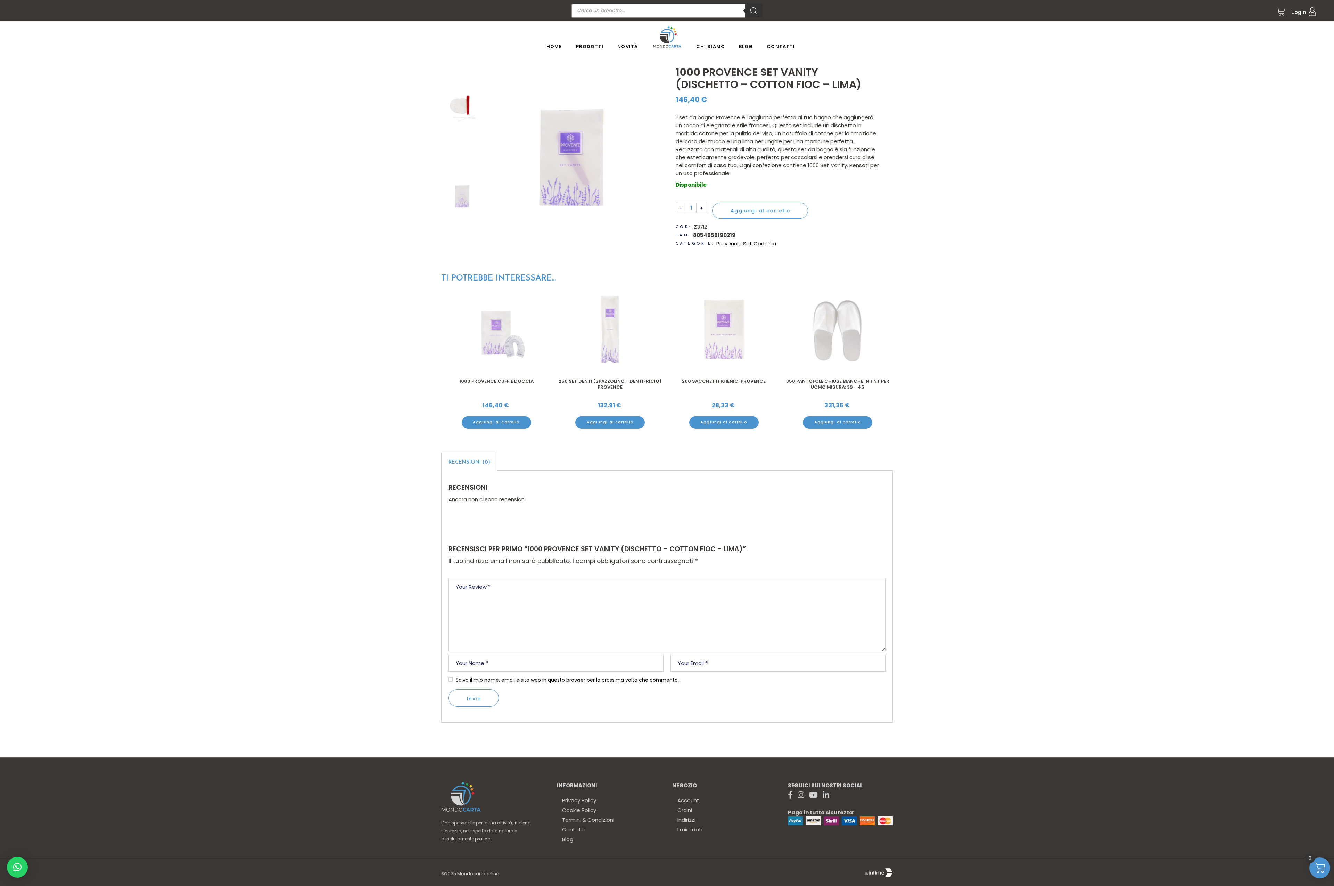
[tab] (469, 462)
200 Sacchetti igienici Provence (724, 381)
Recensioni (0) (469, 462)
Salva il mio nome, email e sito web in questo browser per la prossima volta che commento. (567, 679)
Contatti (573, 829)
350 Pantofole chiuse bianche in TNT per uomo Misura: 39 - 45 (837, 384)
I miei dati (689, 829)
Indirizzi (686, 819)
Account (688, 800)
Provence (728, 243)
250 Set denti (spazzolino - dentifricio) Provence (610, 384)
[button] (17, 867)
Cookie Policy (579, 810)
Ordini (684, 810)
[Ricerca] (754, 11)
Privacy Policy (579, 800)
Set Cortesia (759, 243)
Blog (567, 839)
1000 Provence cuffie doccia (496, 381)
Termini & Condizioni (588, 819)
